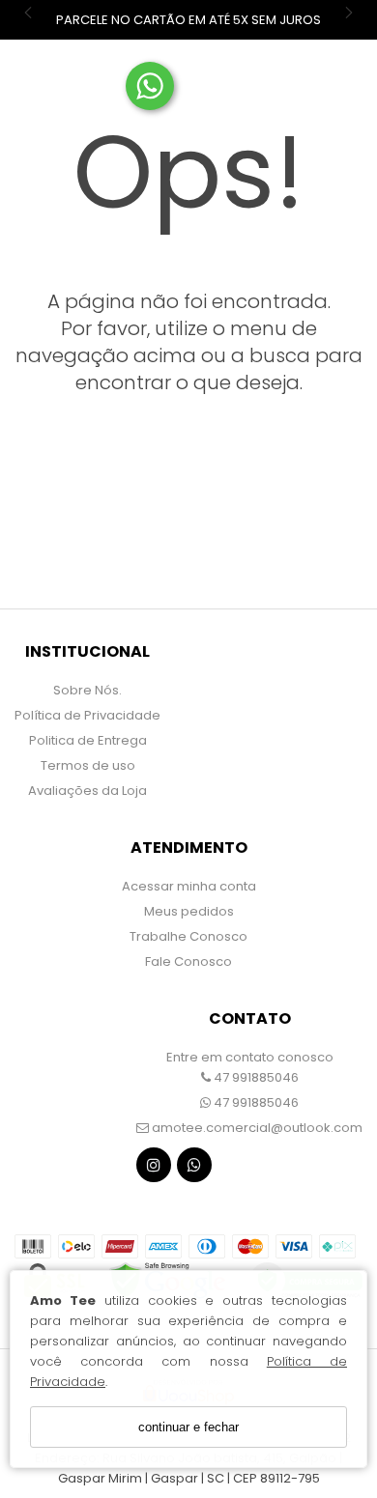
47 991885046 (255, 1077)
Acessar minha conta (189, 886)
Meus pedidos (189, 911)
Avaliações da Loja (87, 790)
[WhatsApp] (194, 1169)
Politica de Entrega (88, 740)
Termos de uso (88, 765)
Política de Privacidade (87, 715)
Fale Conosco (188, 961)
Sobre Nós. (87, 690)
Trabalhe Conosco (188, 936)
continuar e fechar (188, 1427)
